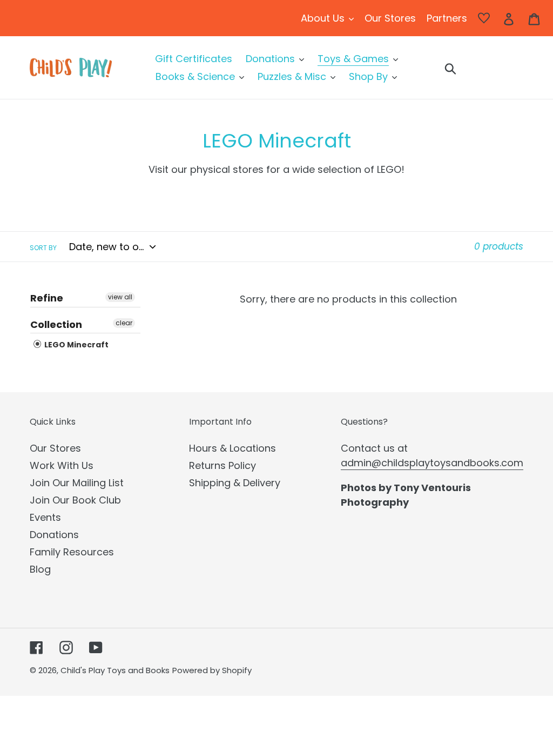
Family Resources (72, 552)
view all (120, 296)
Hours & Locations (232, 448)
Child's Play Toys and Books (115, 670)
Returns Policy (222, 465)
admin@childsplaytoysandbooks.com (432, 462)
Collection (56, 324)
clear (124, 322)
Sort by (43, 247)
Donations (54, 534)
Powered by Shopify (212, 670)
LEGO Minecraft (76, 344)
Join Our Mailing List (77, 482)
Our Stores (55, 448)
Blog (40, 569)
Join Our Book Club (75, 500)
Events (45, 517)
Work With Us (61, 465)
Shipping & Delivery (234, 482)
